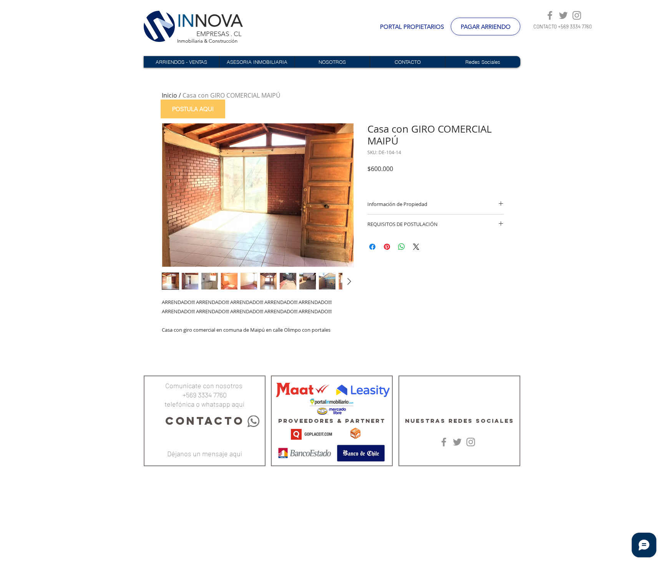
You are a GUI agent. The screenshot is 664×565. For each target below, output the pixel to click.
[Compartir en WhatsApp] (401, 246)
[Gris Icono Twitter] (563, 15)
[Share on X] (416, 246)
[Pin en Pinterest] (387, 246)
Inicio (169, 95)
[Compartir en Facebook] (372, 246)
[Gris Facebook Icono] (550, 15)
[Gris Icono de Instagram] (577, 15)
